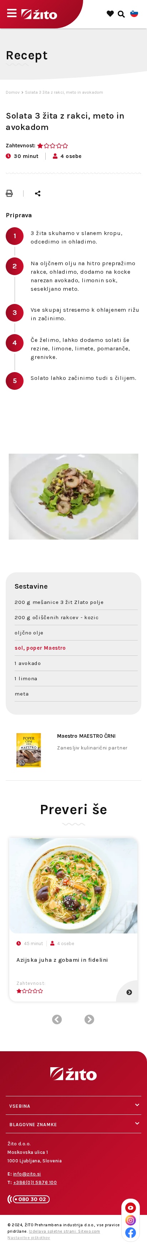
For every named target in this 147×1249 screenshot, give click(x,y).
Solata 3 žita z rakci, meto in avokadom (64, 92)
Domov (13, 92)
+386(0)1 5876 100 (35, 1182)
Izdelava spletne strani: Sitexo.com (64, 1231)
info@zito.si (27, 1174)
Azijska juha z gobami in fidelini (62, 959)
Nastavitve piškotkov (28, 1238)
